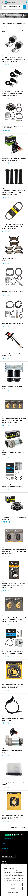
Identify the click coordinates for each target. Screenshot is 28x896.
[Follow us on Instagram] (6, 864)
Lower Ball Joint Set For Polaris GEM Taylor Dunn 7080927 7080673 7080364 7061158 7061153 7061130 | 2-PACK (13, 59)
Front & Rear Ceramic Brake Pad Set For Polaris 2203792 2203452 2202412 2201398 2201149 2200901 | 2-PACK (14, 619)
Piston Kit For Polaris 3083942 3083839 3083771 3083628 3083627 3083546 (12, 486)
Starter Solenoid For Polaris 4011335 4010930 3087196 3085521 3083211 (14, 159)
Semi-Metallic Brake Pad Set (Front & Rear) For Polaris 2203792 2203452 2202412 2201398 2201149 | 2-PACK (14, 551)
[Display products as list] (25, 31)
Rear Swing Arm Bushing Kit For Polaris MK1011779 (12, 387)
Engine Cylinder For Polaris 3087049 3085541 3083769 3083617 (14, 518)
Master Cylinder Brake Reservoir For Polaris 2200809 (13, 783)
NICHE (3, 55)
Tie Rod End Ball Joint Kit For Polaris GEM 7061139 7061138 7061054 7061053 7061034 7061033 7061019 (12, 93)
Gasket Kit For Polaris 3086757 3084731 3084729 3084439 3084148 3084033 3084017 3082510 (12, 817)
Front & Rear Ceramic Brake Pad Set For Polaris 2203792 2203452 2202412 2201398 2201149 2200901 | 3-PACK (14, 420)
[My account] (22, 2)
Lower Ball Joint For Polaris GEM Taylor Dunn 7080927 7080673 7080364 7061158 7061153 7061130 (13, 585)
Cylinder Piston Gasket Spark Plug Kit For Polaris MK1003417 (12, 127)
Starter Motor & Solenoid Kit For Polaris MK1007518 (12, 751)
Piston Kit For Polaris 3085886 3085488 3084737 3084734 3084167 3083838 (12, 652)
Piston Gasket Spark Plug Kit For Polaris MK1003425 (12, 292)
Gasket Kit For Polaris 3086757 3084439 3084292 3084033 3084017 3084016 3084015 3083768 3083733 (12, 686)
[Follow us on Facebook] (3, 864)
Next (23, 827)
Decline (13, 888)
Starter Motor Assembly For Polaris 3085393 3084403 (13, 453)
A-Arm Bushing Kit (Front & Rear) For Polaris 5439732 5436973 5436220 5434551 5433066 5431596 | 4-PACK (13, 192)
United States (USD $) (7, 856)
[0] (25, 3)
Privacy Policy (20, 880)
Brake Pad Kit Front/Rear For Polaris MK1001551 (11, 259)
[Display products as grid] (23, 31)
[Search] (24, 7)
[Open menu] (2, 2)
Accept (13, 884)
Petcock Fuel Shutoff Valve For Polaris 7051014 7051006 (12, 355)
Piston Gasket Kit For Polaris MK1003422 (13, 323)
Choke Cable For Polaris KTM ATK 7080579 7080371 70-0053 (13, 719)
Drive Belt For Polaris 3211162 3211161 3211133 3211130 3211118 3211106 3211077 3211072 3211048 (12, 226)
